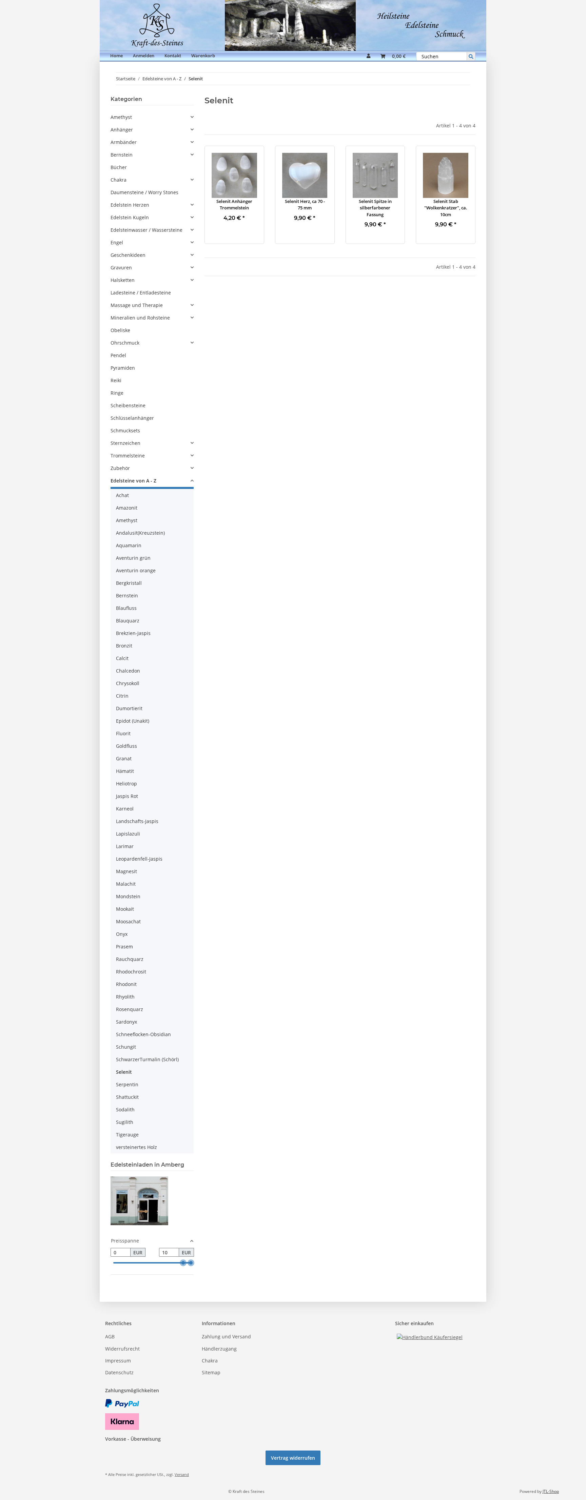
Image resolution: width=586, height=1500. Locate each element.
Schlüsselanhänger (132, 418)
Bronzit (124, 645)
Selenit (124, 1072)
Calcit (122, 658)
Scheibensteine (128, 405)
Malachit (126, 884)
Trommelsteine (128, 455)
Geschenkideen (128, 255)
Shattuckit (127, 1097)
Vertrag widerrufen (293, 1458)
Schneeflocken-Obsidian (143, 1034)
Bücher (119, 167)
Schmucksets (125, 430)
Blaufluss (126, 608)
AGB (110, 1336)
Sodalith (125, 1109)
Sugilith (124, 1122)
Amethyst (121, 117)
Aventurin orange (136, 570)
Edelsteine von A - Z (133, 480)
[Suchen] (471, 56)
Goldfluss (126, 746)
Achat (122, 495)
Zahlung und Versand (226, 1336)
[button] (368, 56)
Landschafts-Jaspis (137, 821)
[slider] (183, 1263)
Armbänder (124, 142)
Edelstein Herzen (130, 205)
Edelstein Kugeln (130, 217)
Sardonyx (126, 1022)
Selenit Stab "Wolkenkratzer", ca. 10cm (445, 208)
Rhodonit (126, 984)
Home (116, 56)
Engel (117, 242)
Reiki (116, 380)
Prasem (124, 946)
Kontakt (172, 56)
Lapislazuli (128, 833)
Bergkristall (129, 583)
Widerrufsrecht (122, 1348)
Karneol (125, 808)
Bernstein (122, 154)
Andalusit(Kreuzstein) (140, 533)
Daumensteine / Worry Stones (144, 192)
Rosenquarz (129, 1009)
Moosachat (128, 921)
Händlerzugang (219, 1348)
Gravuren (121, 267)
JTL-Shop (551, 1491)
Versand (182, 1474)
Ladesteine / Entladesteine (141, 292)
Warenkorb (203, 56)
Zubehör (120, 468)
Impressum (118, 1360)
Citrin (122, 696)
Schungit (126, 1047)
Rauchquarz (129, 959)
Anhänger (122, 129)
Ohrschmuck (125, 343)
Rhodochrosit (131, 971)
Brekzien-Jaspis (133, 633)
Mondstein (128, 896)
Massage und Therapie (137, 305)
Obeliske (120, 330)
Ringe (117, 393)
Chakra (118, 180)
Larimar (125, 846)
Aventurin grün (133, 558)
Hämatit (125, 771)
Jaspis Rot (127, 796)
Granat (124, 758)
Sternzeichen (125, 443)
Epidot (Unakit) (132, 721)
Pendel (118, 355)
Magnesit (126, 871)
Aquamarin (128, 545)
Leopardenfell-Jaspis (139, 859)
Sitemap (211, 1372)
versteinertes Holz (136, 1147)
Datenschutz (119, 1372)
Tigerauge (127, 1134)
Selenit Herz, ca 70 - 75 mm (305, 204)
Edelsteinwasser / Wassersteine (146, 230)
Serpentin (127, 1084)
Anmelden (143, 56)
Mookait (125, 909)
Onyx (122, 934)
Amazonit (126, 508)
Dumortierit (129, 708)
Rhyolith (125, 996)
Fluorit (123, 733)
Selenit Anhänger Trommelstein (234, 204)
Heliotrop (126, 783)
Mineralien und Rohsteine (140, 317)
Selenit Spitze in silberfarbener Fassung (375, 208)
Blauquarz (127, 620)
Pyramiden (123, 368)
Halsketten (123, 280)
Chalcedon (128, 670)
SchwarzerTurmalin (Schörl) (147, 1059)
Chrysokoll (127, 683)
